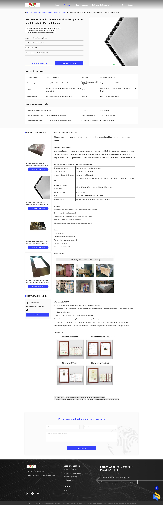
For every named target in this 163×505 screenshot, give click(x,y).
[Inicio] (32, 4)
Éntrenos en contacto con (102, 5)
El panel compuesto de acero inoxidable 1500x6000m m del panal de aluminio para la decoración (38, 165)
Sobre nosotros (82, 5)
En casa (29, 12)
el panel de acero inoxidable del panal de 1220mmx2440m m (85, 397)
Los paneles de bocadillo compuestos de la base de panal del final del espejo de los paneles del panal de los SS (38, 282)
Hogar (57, 5)
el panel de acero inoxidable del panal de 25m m (103, 399)
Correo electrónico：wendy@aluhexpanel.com (42, 475)
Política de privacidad (33, 503)
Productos (67, 5)
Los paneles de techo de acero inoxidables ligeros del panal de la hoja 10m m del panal (37, 204)
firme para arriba (133, 482)
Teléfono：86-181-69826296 (36, 471)
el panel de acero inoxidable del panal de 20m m (70, 399)
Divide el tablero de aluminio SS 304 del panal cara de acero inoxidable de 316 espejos (37, 243)
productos (37, 12)
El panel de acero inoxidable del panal (53, 12)
